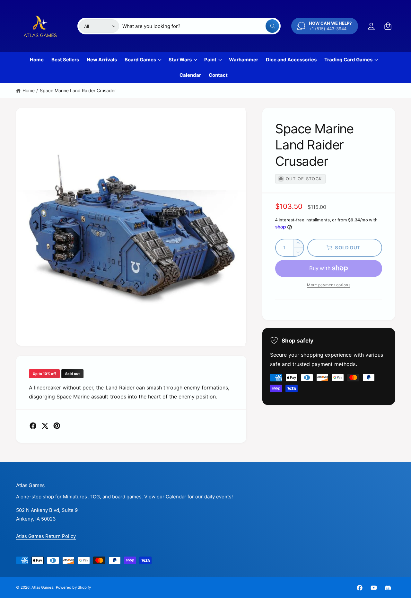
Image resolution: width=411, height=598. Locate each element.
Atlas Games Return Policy (46, 536)
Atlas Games (42, 587)
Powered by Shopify (73, 587)
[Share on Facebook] (33, 426)
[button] (388, 26)
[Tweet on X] (45, 426)
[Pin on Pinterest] (57, 426)
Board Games (140, 60)
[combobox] (201, 26)
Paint (210, 60)
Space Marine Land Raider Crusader (78, 90)
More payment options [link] (328, 284)
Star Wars (180, 60)
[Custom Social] (388, 588)
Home (28, 90)
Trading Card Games (348, 60)
